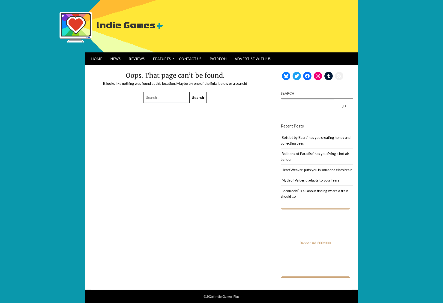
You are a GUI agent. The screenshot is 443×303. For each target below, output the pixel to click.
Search (287, 93)
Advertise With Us (253, 59)
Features (162, 59)
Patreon (218, 59)
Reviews (137, 59)
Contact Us (190, 59)
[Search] (344, 106)
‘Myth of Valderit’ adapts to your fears (310, 180)
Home (96, 59)
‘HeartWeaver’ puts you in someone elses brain (316, 170)
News (115, 59)
